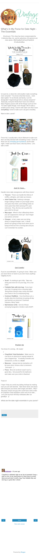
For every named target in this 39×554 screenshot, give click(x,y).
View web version (19, 524)
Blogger (23, 552)
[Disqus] (19, 442)
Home (19, 520)
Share (4, 415)
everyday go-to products (18, 141)
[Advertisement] (19, 5)
